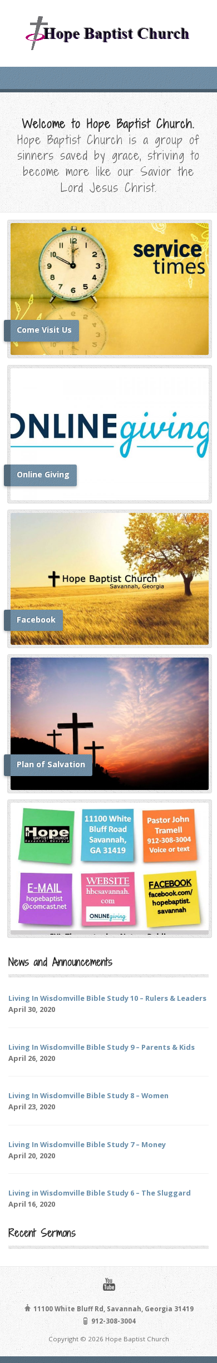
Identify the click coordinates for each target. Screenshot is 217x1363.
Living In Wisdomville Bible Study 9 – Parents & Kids (101, 1047)
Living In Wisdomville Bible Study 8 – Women (88, 1095)
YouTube (108, 1284)
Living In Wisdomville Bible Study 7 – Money (87, 1144)
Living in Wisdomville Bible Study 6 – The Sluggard (99, 1193)
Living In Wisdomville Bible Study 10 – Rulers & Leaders (107, 998)
